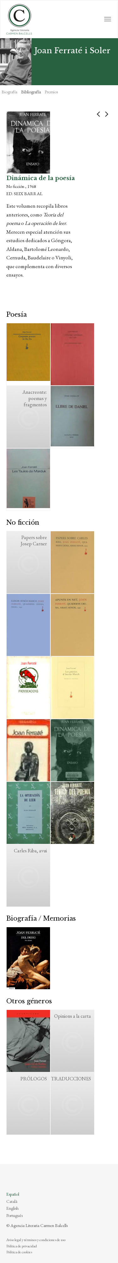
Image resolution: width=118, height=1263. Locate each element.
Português (14, 1215)
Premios (51, 92)
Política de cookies (19, 1252)
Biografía (9, 92)
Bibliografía (31, 92)
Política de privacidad (21, 1246)
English (12, 1208)
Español (12, 1194)
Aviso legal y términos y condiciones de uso (35, 1239)
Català (11, 1201)
